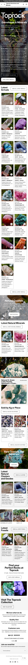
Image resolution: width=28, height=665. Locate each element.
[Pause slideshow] (10, 318)
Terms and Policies (14, 658)
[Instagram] (13, 662)
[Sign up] (24, 650)
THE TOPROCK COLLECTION (9, 75)
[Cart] (26, 4)
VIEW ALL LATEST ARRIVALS (18, 291)
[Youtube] (15, 662)
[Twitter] (17, 662)
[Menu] (1, 4)
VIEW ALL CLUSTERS (20, 475)
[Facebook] (10, 662)
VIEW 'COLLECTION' (7, 606)
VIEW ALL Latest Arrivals (18, 88)
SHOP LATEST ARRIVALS (8, 79)
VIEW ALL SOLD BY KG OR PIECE (17, 444)
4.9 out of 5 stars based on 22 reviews (14, 638)
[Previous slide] (2, 307)
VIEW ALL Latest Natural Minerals (12, 326)
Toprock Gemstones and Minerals (15, 656)
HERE (13, 56)
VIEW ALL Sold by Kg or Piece (10, 411)
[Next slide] (25, 307)
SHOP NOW (14, 312)
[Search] (4, 4)
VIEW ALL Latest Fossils (19, 529)
